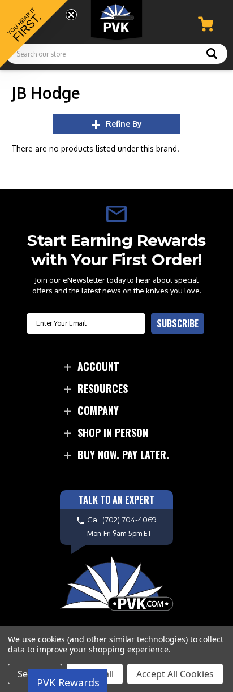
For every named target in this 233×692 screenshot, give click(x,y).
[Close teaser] (71, 14)
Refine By (124, 123)
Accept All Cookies (175, 674)
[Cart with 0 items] (205, 24)
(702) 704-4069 (129, 519)
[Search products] (211, 55)
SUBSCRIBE (178, 323)
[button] (34, 34)
